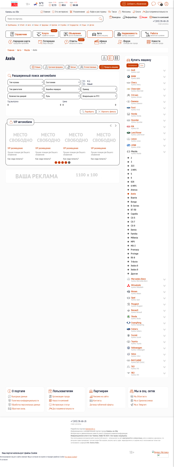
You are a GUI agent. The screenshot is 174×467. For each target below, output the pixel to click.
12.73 (54, 5)
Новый (89, 84)
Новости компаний (60, 400)
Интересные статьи (61, 404)
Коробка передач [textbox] (53, 89)
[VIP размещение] (21, 137)
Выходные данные (19, 396)
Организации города (61, 396)
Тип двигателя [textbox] (15, 89)
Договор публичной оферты (101, 404)
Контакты (97, 400)
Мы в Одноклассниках (143, 400)
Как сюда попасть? (15, 159)
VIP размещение (15, 148)
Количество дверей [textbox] (17, 96)
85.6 (64, 5)
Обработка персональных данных (26, 404)
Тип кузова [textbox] (14, 82)
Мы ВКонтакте (140, 396)
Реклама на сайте (101, 396)
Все (141, 65)
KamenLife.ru (90, 429)
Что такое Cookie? (71, 457)
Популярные (132, 65)
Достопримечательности (63, 408)
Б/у (88, 81)
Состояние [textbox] (50, 82)
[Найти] (101, 19)
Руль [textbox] (48, 96)
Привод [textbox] (86, 89)
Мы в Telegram (140, 404)
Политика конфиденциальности (25, 400)
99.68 (75, 5)
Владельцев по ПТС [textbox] (91, 96)
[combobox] (54, 19)
